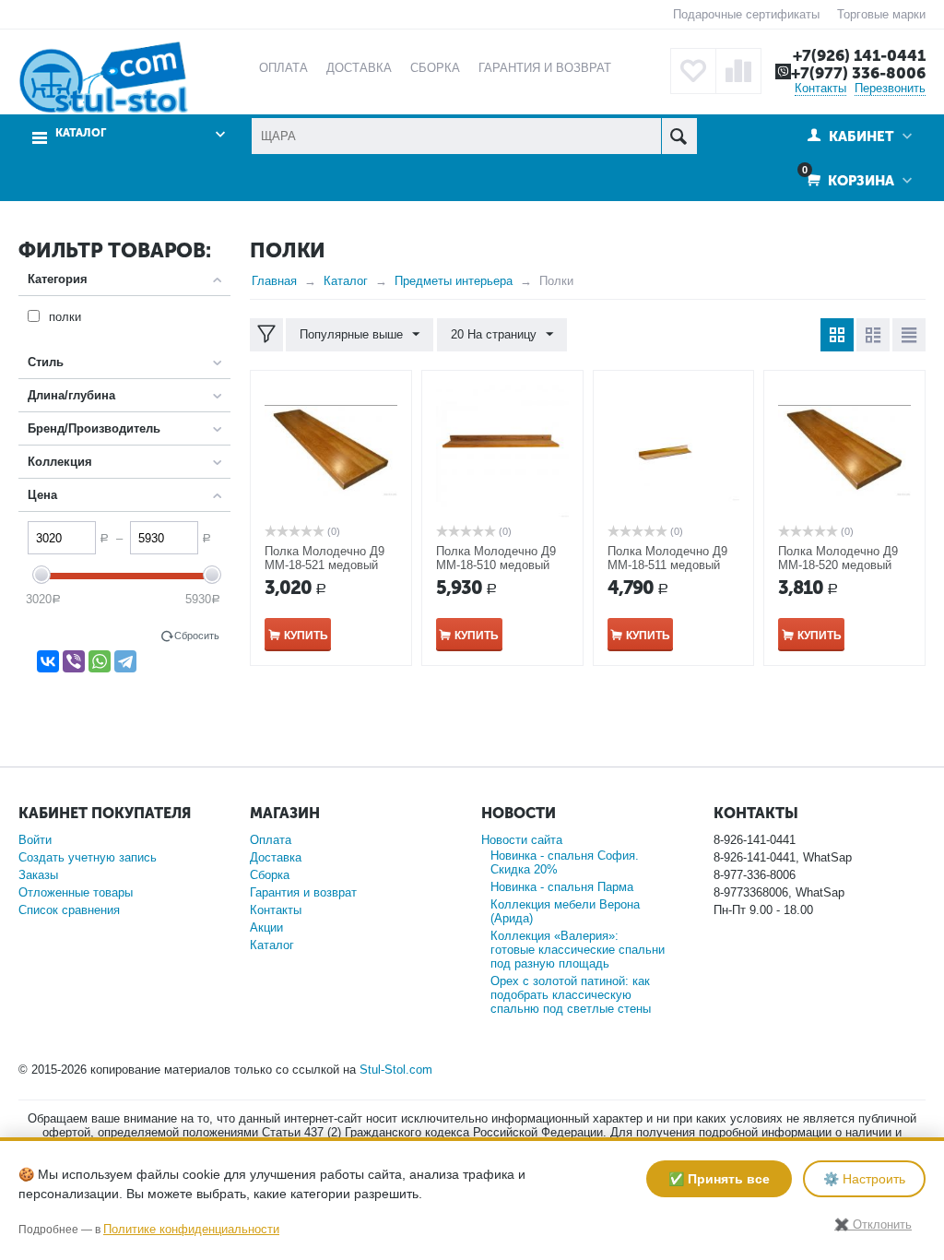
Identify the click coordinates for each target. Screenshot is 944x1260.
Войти (35, 840)
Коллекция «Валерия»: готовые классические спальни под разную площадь (577, 949)
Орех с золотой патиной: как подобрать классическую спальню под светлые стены (570, 995)
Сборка (269, 875)
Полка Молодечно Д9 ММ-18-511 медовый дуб (667, 565)
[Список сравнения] (738, 71)
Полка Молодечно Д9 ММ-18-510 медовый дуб (496, 565)
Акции (266, 927)
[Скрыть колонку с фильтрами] (266, 334)
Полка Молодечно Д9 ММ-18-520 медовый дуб (838, 565)
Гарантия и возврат (303, 892)
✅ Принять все (719, 1178)
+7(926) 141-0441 (859, 55)
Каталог (346, 281)
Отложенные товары (75, 892)
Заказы (38, 875)
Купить (306, 635)
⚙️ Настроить (864, 1178)
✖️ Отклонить (873, 1224)
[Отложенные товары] (693, 71)
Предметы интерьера (454, 281)
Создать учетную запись (87, 857)
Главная (274, 281)
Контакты (820, 88)
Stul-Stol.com (396, 1069)
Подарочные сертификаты (746, 14)
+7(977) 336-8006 (858, 73)
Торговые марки (881, 14)
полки (65, 317)
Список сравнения (69, 910)
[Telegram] (125, 661)
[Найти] (679, 136)
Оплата (270, 840)
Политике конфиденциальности (191, 1229)
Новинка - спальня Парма (561, 887)
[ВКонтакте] (48, 661)
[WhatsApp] (99, 661)
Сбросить (196, 635)
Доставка (275, 857)
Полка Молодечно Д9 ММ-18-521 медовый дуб (324, 565)
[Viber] (74, 661)
